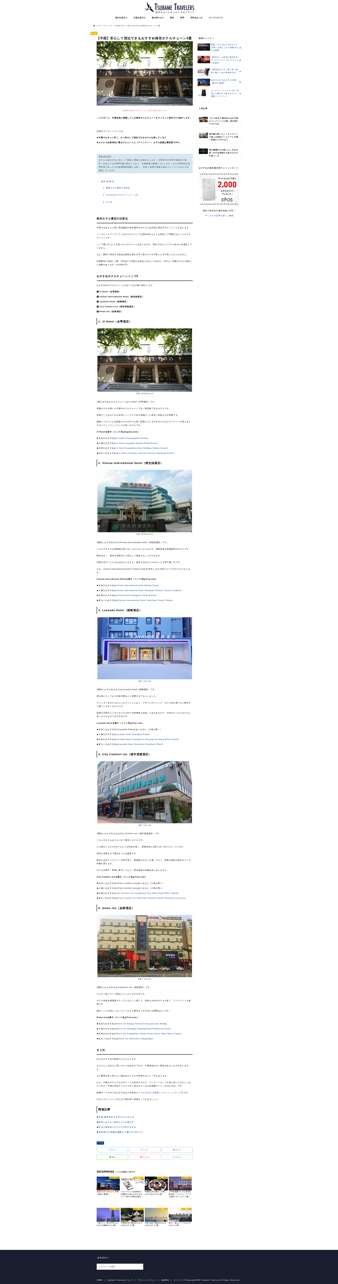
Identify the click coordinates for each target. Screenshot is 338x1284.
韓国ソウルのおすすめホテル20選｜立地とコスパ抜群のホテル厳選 (224, 47)
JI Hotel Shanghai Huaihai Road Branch (137, 443)
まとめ (108, 202)
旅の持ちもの (158, 17)
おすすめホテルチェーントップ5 (120, 195)
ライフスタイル (216, 17)
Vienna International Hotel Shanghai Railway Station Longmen (149, 590)
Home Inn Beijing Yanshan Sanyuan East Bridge (141, 1024)
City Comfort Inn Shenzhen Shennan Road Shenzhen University (152, 898)
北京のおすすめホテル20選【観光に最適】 (223, 81)
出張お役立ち (139, 17)
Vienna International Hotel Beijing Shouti (137, 585)
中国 (101, 1143)
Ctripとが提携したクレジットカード (163, 1092)
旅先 (172, 17)
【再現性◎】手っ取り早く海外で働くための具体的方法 (224, 71)
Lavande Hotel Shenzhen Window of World (140, 744)
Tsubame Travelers (210, 1280)
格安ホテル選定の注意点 (116, 188)
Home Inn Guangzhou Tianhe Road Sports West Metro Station (149, 1033)
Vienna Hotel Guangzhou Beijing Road (136, 595)
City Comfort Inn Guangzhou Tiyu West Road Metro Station (147, 893)
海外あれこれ (197, 17)
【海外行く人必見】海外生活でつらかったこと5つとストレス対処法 (225, 60)
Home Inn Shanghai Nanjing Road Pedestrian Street (143, 1029)
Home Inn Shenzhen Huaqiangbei (135, 1038)
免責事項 (165, 1280)
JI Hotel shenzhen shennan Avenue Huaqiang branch (146, 453)
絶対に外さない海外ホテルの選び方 (116, 1122)
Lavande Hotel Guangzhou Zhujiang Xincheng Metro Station (147, 739)
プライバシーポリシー (147, 1280)
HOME (100, 1280)
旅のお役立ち (121, 17)
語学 (182, 17)
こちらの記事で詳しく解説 (220, 215)
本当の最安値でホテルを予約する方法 (117, 1127)
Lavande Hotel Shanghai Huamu (133, 734)
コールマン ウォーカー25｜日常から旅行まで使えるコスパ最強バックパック (225, 93)
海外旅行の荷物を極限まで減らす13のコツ (121, 1132)
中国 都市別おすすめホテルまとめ (116, 1117)
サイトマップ (179, 1280)
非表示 (110, 181)
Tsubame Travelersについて (120, 1280)
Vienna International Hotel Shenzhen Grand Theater (145, 600)
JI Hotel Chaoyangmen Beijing (132, 438)
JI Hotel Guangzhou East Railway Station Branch (142, 448)
